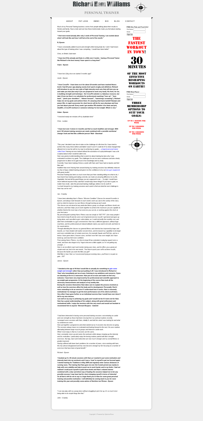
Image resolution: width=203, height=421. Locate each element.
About (69, 21)
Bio (107, 21)
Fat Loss (83, 21)
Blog (117, 21)
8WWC (97, 21)
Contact (130, 21)
